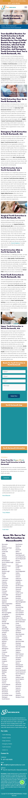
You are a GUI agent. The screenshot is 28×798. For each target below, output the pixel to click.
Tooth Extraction (6, 747)
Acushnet (18, 668)
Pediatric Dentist (6, 737)
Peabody (4, 559)
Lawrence (4, 580)
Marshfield (5, 668)
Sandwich (18, 630)
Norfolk (4, 675)
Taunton (18, 693)
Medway (4, 672)
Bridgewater (19, 566)
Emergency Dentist (7, 744)
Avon (17, 564)
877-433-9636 (14, 3)
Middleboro (19, 580)
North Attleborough (7, 562)
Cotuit (17, 638)
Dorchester (5, 693)
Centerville (19, 636)
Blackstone (5, 618)
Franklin (4, 659)
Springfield (5, 614)
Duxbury (18, 569)
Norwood (4, 679)
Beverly (4, 596)
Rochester (18, 686)
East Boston (19, 544)
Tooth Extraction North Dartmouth (11, 27)
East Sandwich (20, 612)
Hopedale (4, 638)
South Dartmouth (21, 672)
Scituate (4, 681)
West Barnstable (20, 647)
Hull (3, 663)
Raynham (18, 683)
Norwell (4, 677)
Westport (18, 695)
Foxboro (4, 657)
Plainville (18, 675)
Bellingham (5, 648)
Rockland (18, 598)
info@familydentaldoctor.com (14, 765)
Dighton (18, 652)
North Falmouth (20, 621)
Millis (3, 674)
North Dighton (20, 679)
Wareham (18, 632)
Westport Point (20, 697)
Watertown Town (7, 548)
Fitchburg (4, 587)
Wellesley (18, 605)
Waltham (4, 550)
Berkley (18, 692)
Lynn (3, 575)
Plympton (18, 594)
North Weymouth (21, 559)
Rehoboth (18, 684)
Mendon (4, 641)
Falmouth (18, 616)
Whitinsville (5, 629)
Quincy (17, 548)
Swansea (18, 690)
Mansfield (4, 666)
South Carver (19, 593)
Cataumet (18, 609)
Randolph (18, 596)
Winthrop (18, 546)
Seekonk (18, 688)
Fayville (4, 634)
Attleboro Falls (20, 677)
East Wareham (20, 614)
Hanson (18, 577)
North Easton (19, 585)
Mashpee (18, 643)
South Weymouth (20, 557)
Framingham (5, 630)
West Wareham (20, 634)
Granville (4, 607)
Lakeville (18, 582)
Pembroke (19, 587)
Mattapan (4, 697)
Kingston (18, 591)
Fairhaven (18, 657)
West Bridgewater (21, 602)
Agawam (4, 602)
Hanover (18, 575)
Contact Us (6, 478)
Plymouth (18, 589)
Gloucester (5, 585)
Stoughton (5, 686)
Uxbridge (4, 627)
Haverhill (4, 584)
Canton (4, 650)
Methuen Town (6, 566)
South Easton (19, 600)
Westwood (5, 690)
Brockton (18, 562)
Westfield (4, 611)
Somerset (18, 661)
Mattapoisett (19, 665)
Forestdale (19, 639)
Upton (4, 625)
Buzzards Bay (19, 607)
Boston (18, 560)
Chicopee (4, 591)
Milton (17, 551)
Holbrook (18, 578)
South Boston (6, 699)
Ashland (4, 632)
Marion (18, 663)
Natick (4, 645)
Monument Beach (21, 620)
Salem (3, 553)
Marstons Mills (20, 641)
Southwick (5, 609)
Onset (17, 623)
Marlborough (6, 571)
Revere (4, 555)
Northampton (6, 560)
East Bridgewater (20, 571)
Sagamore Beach (20, 629)
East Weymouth (20, 555)
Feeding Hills (5, 605)
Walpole (4, 688)
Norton (18, 681)
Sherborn (4, 647)
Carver (17, 568)
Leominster (5, 578)
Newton (4, 564)
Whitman (18, 603)
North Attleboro (20, 674)
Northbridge (5, 623)
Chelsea (4, 593)
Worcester (5, 544)
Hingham (4, 661)
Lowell (4, 577)
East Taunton (19, 656)
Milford (4, 643)
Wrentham (5, 692)
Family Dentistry (6, 740)
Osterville (18, 645)
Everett (4, 589)
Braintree (18, 550)
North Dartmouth (11, 26)
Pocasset (18, 625)
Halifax (18, 573)
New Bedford (19, 666)
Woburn (4, 546)
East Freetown (20, 654)
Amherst (4, 600)
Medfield (4, 670)
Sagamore (18, 627)
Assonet (18, 648)
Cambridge (5, 594)
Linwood (4, 620)
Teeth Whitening (6, 734)
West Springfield (6, 612)
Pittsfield (4, 557)
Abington (18, 584)
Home (3, 26)
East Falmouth (20, 611)
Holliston (4, 636)
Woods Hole (19, 618)
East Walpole (5, 656)
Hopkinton (5, 639)
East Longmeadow (7, 603)
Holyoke (4, 582)
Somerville (5, 551)
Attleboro (18, 650)
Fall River (18, 659)
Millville (4, 621)
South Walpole (6, 684)
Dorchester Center (7, 695)
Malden (4, 573)
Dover (3, 654)
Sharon (4, 683)
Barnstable (5, 598)
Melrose (4, 568)
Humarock (5, 665)
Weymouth (19, 553)
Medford (4, 569)
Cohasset (4, 652)
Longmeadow (6, 616)
